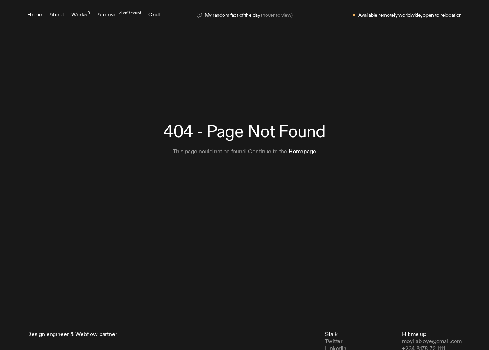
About (56, 15)
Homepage (302, 152)
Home (34, 15)
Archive (119, 15)
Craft (154, 15)
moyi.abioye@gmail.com (432, 342)
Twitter (334, 342)
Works (80, 15)
